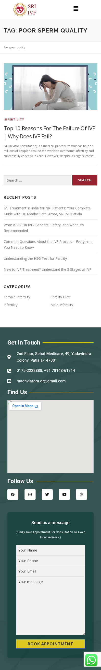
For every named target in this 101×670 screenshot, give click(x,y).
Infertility (14, 119)
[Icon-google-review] (81, 494)
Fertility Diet (60, 297)
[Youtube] (64, 494)
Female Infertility (17, 297)
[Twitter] (47, 494)
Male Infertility (61, 305)
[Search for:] (37, 180)
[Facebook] (12, 494)
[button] (76, 8)
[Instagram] (30, 494)
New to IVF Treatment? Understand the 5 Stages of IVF (47, 269)
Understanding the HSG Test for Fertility (35, 258)
